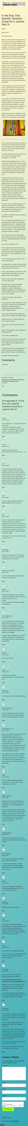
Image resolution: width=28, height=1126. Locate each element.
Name (4, 1082)
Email (4, 1089)
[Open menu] (2, 8)
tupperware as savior (14, 381)
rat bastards (14, 379)
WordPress (16, 1121)
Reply (3, 436)
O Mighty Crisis (6, 1117)
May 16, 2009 (5, 920)
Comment (5, 1066)
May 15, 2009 (5, 903)
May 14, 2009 (5, 730)
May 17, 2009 (5, 971)
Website (4, 1096)
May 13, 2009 (5, 420)
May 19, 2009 (5, 1010)
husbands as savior (6, 379)
